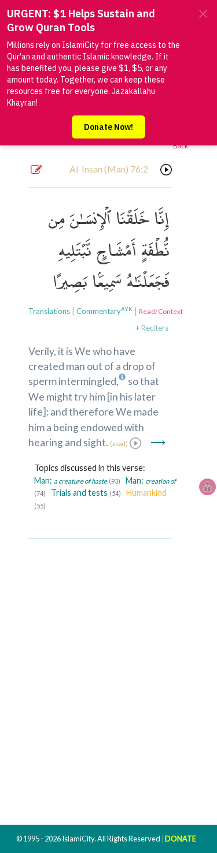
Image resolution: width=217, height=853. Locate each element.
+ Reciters (151, 327)
